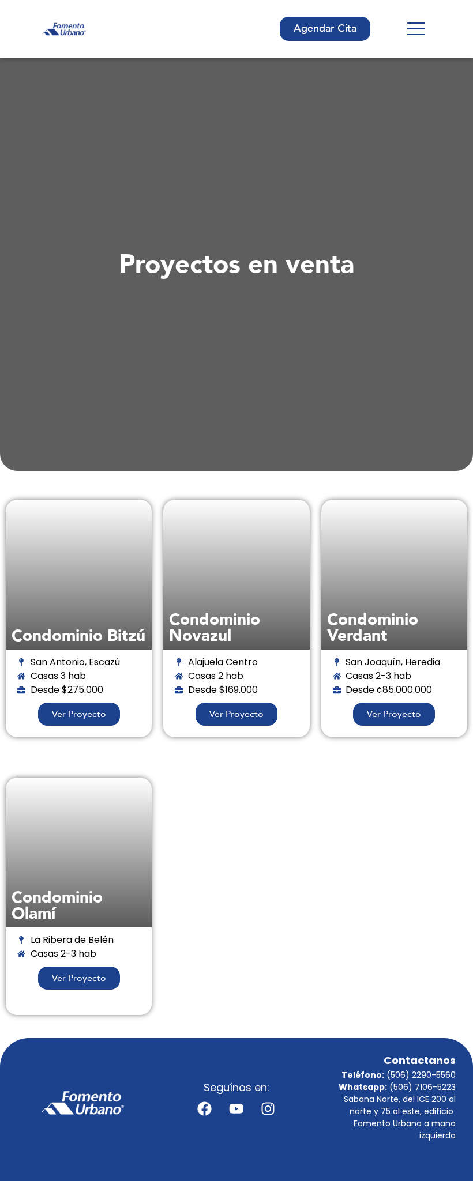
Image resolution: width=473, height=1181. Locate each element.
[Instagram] (268, 1108)
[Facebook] (204, 1108)
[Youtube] (236, 1108)
